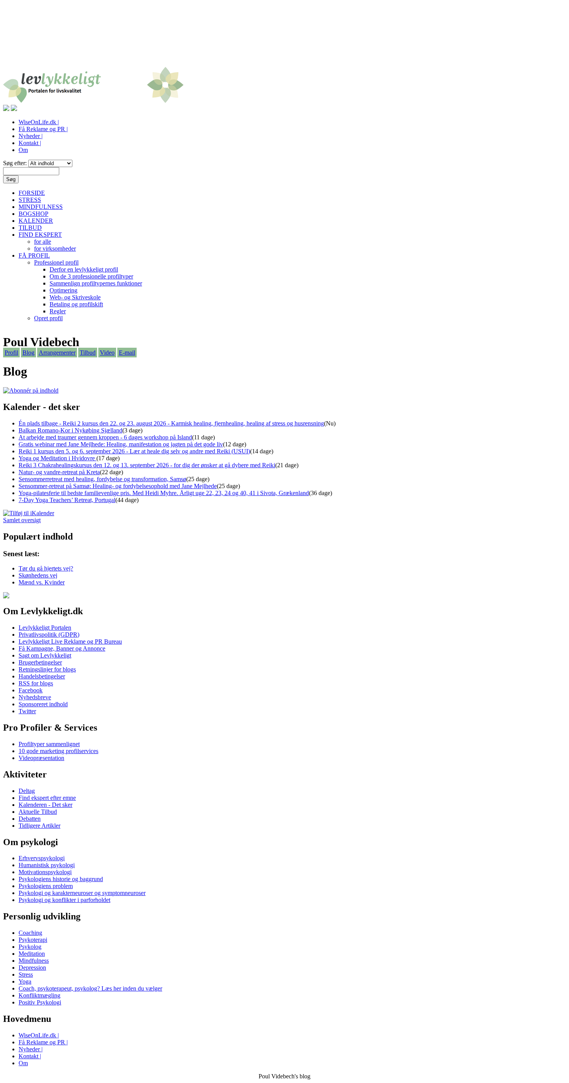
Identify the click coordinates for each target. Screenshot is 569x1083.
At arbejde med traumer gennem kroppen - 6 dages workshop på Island (105, 437)
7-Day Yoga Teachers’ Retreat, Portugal (67, 500)
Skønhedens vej (38, 575)
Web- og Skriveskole (75, 297)
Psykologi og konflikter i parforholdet (64, 900)
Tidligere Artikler (39, 825)
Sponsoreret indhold (43, 704)
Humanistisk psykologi (47, 865)
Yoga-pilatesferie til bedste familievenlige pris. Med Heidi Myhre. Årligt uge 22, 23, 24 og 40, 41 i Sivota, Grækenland (164, 493)
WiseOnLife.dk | (39, 122)
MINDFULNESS (41, 206)
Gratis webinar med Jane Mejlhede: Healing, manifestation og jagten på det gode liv (121, 444)
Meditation (32, 953)
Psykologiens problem (46, 886)
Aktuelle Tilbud (38, 811)
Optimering (63, 290)
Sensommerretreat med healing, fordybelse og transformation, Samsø (102, 479)
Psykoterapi (33, 939)
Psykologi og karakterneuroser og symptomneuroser (82, 893)
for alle (42, 241)
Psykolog (30, 946)
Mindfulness (34, 960)
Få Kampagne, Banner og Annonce (62, 648)
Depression (32, 967)
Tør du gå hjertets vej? (46, 568)
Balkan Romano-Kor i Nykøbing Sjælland (70, 430)
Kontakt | (30, 143)
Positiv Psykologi (40, 1002)
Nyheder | (31, 136)
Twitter (27, 711)
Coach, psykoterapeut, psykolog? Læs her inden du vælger (90, 988)
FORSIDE (32, 193)
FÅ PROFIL (34, 255)
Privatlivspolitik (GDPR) (49, 634)
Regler (58, 311)
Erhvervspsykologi (42, 858)
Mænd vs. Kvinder (42, 582)
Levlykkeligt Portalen (45, 627)
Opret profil (48, 318)
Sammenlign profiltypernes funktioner (96, 283)
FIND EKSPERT (40, 234)
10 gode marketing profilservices (58, 751)
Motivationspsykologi (45, 872)
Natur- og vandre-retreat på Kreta (59, 472)
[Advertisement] (284, 38)
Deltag (27, 790)
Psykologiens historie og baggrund (61, 879)
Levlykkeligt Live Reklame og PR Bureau (70, 641)
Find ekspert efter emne (47, 797)
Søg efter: (15, 163)
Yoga (25, 981)
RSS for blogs (36, 683)
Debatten (30, 818)
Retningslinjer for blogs (47, 669)
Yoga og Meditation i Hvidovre (57, 458)
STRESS (30, 199)
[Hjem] (93, 101)
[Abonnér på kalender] (28, 513)
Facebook (31, 690)
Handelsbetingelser (42, 676)
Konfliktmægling (39, 995)
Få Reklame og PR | (43, 129)
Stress (26, 974)
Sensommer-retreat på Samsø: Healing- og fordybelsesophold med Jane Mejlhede (118, 486)
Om (23, 150)
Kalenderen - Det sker (45, 804)
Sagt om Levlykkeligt (45, 655)
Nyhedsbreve (35, 697)
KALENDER (36, 220)
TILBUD (30, 227)
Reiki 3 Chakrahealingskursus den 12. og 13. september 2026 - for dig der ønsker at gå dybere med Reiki (147, 465)
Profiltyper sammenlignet (49, 744)
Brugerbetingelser (40, 662)
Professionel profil (56, 262)
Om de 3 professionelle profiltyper (91, 276)
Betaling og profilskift (76, 304)
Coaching (30, 932)
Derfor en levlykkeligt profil (84, 269)
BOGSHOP (33, 213)
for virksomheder (55, 248)
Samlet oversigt (22, 520)
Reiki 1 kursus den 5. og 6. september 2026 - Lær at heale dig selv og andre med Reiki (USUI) (134, 451)
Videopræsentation (41, 758)
